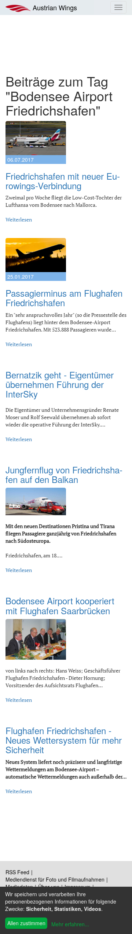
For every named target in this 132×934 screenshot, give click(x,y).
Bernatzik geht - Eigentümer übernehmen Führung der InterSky (60, 384)
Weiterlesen (19, 219)
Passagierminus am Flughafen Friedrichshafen (64, 297)
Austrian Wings (54, 7)
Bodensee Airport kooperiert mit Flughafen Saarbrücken (60, 605)
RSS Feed (17, 872)
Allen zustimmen (26, 923)
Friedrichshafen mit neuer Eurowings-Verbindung (63, 180)
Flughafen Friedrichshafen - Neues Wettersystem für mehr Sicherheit (64, 740)
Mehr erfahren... (70, 924)
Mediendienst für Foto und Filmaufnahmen (55, 879)
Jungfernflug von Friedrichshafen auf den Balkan (64, 474)
